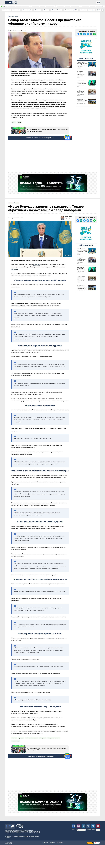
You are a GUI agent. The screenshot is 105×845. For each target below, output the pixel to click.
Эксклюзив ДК (27, 10)
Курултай (21, 738)
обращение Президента (53, 738)
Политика (16, 10)
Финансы (37, 10)
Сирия (19, 122)
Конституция (15, 741)
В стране (83, 10)
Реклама (52, 842)
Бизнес (46, 10)
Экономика (7, 10)
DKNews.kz (14, 269)
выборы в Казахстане (31, 738)
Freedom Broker (56, 10)
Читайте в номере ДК (71, 10)
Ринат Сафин (68, 216)
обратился (36, 264)
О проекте (45, 842)
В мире (91, 10)
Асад (13, 122)
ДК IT (98, 10)
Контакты (59, 842)
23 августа (42, 738)
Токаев (14, 738)
